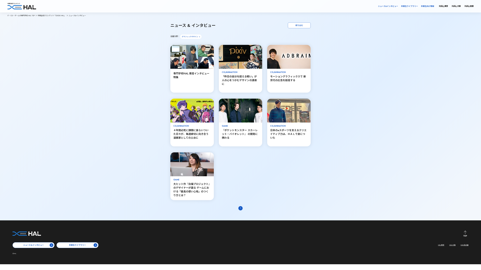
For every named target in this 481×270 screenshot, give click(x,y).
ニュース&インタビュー (388, 6)
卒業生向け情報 (427, 6)
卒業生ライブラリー (409, 6)
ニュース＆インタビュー (33, 245)
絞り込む (299, 25)
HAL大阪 (452, 245)
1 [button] (240, 208)
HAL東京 (441, 245)
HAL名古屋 (464, 245)
